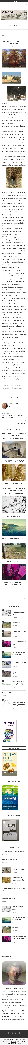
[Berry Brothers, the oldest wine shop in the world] (14, 504)
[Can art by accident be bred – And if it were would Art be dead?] (6, 684)
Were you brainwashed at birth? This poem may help (19, 643)
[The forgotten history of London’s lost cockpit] (14, 449)
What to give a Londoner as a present (19, 663)
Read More (20, 1043)
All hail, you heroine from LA (14, 438)
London (9, 33)
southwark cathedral (16, 385)
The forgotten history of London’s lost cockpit (18, 868)
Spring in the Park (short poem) (19, 672)
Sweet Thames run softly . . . (19, 632)
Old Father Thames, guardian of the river (13, 851)
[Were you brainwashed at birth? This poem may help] (14, 572)
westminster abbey (18, 388)
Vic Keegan (14, 45)
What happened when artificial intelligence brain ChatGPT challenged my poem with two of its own (19, 703)
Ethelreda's (5, 385)
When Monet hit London (14, 493)
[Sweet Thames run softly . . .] (6, 634)
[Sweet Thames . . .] (14, 551)
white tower (6, 391)
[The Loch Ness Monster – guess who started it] (14, 527)
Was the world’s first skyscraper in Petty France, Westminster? (18, 879)
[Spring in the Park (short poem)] (6, 674)
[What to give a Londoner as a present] (6, 664)
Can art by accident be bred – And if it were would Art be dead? (18, 683)
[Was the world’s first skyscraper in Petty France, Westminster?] (14, 472)
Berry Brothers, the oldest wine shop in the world (18, 612)
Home (3, 33)
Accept (13, 1043)
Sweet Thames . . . (14, 561)
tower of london (7, 388)
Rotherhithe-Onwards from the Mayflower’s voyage (13, 889)
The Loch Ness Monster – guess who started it (19, 653)
